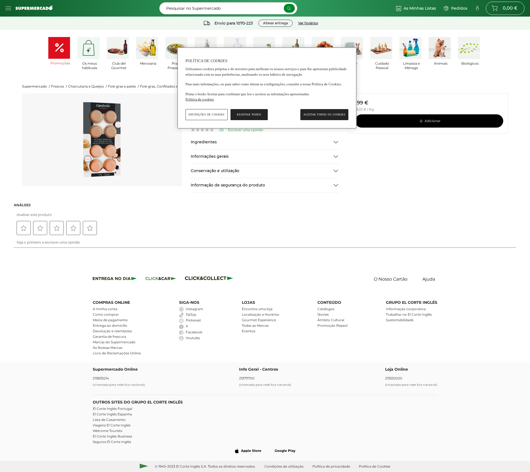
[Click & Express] (115, 279)
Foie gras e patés (123, 86)
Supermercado (36, 86)
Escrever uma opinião (245, 130)
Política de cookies (200, 99)
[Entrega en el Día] (210, 279)
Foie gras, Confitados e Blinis (163, 86)
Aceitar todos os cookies (324, 114)
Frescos (59, 86)
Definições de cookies (207, 114)
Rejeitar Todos (249, 114)
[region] (267, 88)
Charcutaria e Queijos (87, 86)
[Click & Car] (160, 279)
